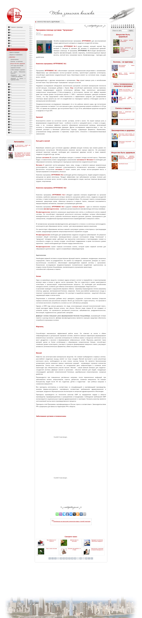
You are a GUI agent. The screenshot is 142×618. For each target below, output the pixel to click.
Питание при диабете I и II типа (74, 549)
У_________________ (16, 111)
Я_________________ (16, 132)
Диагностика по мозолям (74, 540)
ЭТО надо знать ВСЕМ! (17, 65)
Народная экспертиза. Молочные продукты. (97, 540)
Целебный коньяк (123, 163)
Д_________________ (16, 40)
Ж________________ (16, 46)
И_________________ (16, 84)
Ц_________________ (16, 119)
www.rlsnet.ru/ (48, 34)
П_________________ (16, 100)
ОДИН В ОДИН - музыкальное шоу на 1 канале (126, 98)
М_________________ (17, 92)
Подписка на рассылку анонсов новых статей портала (71, 521)
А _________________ (17, 30)
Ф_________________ (16, 114)
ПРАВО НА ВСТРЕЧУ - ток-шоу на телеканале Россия (126, 90)
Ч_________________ (16, 122)
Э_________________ (16, 127)
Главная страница (15, 27)
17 (69, 558)
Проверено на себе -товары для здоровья (18, 76)
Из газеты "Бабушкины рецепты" (18, 72)
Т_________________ (16, 108)
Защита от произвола (16, 54)
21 (80, 558)
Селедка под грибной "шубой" (126, 119)
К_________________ (16, 87)
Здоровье (12, 57)
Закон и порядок (14, 52)
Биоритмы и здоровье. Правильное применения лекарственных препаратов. (126, 157)
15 (64, 558)
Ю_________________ (17, 130)
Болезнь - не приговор (17, 61)
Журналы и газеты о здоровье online (18, 79)
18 (72, 558)
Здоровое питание (15, 67)
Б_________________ (16, 32)
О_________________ (16, 97)
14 (61, 558)
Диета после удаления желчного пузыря (126, 73)
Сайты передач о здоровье (18, 69)
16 (66, 558)
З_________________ (16, 49)
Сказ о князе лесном (51, 548)
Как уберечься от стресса (51, 540)
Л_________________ (16, 89)
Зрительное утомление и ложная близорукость (97, 549)
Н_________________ (16, 95)
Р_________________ (16, 103)
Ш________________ (16, 124)
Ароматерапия (15, 59)
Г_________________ (16, 38)
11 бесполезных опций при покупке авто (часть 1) (22, 146)
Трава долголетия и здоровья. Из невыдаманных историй (126, 49)
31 (86, 558)
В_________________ (16, 35)
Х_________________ (16, 116)
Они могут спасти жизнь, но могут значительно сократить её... (126, 135)
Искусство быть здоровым (18, 63)
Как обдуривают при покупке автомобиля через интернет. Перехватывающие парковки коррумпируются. (22, 154)
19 (75, 558)
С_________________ (16, 105)
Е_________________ (16, 43)
